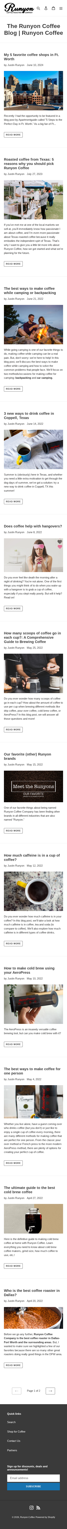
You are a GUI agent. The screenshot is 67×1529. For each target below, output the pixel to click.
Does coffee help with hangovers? (33, 526)
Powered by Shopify (45, 1517)
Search (11, 1422)
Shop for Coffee (16, 1431)
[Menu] (61, 8)
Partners (12, 1450)
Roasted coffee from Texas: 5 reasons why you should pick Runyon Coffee (29, 163)
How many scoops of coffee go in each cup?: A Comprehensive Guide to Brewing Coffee (32, 637)
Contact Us (13, 1440)
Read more (13, 135)
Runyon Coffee (27, 1517)
